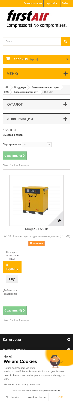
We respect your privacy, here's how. (22, 384)
